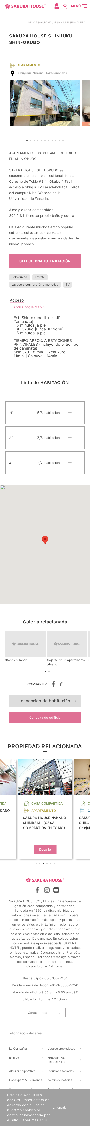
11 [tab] (63, 141)
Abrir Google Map (27, 307)
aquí (43, 1120)
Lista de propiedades (61, 1048)
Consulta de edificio (45, 717)
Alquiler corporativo (22, 1071)
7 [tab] (49, 141)
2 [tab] (31, 141)
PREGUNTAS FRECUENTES (56, 1060)
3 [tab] (35, 141)
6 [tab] (45, 141)
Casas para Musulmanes (25, 1080)
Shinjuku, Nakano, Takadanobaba (42, 73)
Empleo (14, 1057)
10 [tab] (60, 141)
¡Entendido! (59, 1107)
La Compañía (18, 1048)
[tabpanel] (45, 103)
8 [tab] (53, 141)
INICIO (31, 22)
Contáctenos (37, 1012)
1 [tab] (27, 141)
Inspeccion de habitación (45, 700)
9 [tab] (56, 141)
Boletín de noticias (59, 1080)
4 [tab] (38, 141)
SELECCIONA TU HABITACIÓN (44, 261)
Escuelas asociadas (60, 1071)
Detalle (45, 849)
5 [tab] (42, 141)
